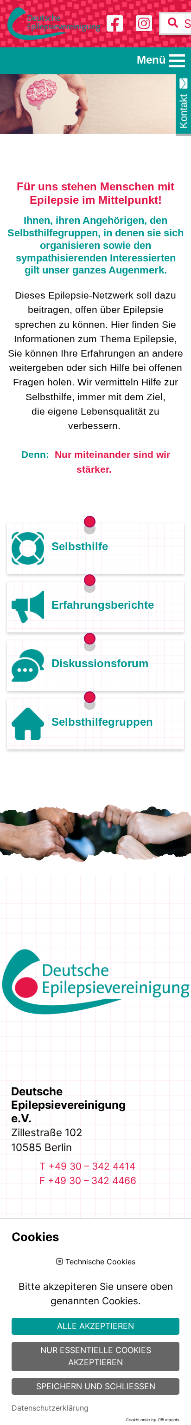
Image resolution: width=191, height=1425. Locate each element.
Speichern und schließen (95, 1386)
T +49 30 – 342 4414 (87, 1166)
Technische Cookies (100, 1262)
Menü (151, 59)
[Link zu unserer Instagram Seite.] (144, 23)
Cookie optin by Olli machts (152, 1419)
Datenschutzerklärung (50, 1407)
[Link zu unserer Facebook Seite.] (115, 23)
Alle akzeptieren (95, 1326)
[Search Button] (172, 23)
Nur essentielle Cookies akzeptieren (95, 1356)
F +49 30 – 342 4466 (87, 1180)
